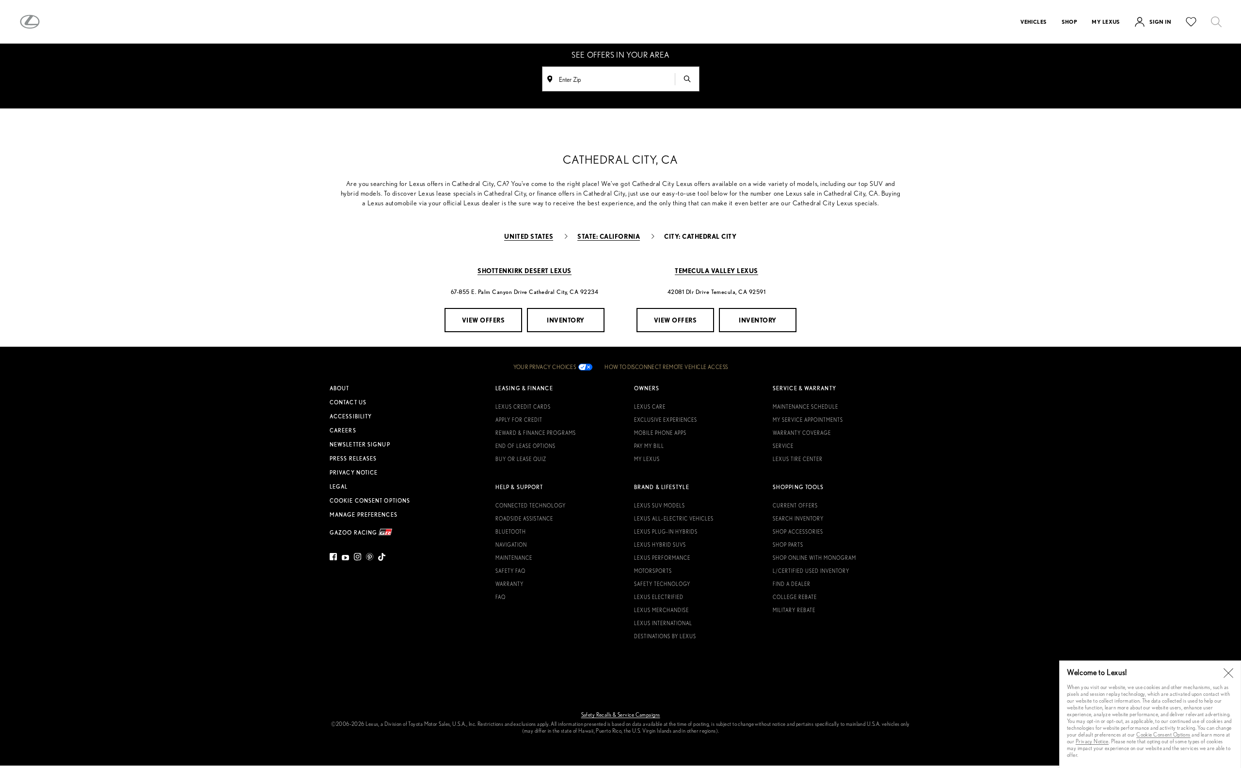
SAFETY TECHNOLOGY (662, 584)
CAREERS (343, 430)
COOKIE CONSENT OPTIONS (370, 500)
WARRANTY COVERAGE (802, 433)
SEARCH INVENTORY (798, 519)
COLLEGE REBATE (795, 597)
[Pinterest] (370, 558)
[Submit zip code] (687, 79)
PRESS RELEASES (353, 458)
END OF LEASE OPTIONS (525, 446)
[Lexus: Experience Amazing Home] (29, 22)
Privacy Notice (1092, 741)
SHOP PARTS (788, 545)
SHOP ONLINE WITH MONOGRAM (814, 558)
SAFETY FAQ (510, 571)
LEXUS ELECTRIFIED (659, 597)
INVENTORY (566, 320)
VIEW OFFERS (483, 320)
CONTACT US (348, 402)
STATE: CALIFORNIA (608, 236)
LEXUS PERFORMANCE (662, 558)
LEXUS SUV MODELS (659, 505)
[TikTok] (382, 558)
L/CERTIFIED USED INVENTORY (811, 571)
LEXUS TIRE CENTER (798, 459)
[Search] (1216, 21)
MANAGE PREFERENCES (364, 514)
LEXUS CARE (650, 407)
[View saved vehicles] (1191, 22)
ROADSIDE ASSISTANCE (524, 519)
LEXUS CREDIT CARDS (523, 407)
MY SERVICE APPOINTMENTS (808, 420)
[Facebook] (334, 558)
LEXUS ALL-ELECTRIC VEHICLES (674, 519)
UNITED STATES (528, 236)
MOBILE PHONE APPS (660, 433)
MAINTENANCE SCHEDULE (805, 407)
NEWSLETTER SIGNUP (360, 444)
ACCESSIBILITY (351, 416)
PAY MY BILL (649, 446)
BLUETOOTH (510, 532)
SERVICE (783, 446)
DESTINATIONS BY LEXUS (665, 636)
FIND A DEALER (792, 584)
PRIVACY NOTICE (354, 472)
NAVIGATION (511, 545)
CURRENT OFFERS (795, 505)
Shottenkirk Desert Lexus (524, 270)
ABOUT (340, 388)
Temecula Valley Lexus (716, 270)
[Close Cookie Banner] (1228, 673)
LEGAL (339, 486)
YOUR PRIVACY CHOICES (544, 367)
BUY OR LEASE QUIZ (520, 459)
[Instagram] (357, 558)
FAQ (500, 597)
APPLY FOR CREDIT (518, 420)
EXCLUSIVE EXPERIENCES (665, 420)
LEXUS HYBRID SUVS (660, 545)
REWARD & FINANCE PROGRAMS (535, 433)
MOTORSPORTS (653, 571)
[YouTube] (345, 558)
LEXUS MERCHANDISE (661, 610)
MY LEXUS (647, 459)
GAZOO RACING (354, 532)
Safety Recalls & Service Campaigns (620, 714)
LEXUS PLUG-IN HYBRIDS (666, 532)
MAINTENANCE (513, 558)
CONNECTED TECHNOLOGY (530, 505)
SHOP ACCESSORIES (798, 532)
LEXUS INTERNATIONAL (663, 623)
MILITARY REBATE (794, 610)
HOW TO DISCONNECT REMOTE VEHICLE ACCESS (666, 367)
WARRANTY (509, 584)
